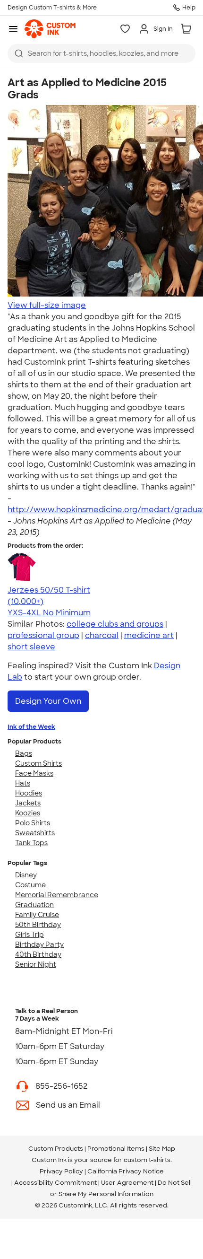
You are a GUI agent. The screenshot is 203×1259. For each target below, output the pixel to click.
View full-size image (47, 305)
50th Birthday (38, 924)
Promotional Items (115, 1149)
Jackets (28, 803)
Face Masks (34, 773)
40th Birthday (38, 954)
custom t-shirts (147, 1160)
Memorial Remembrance (56, 895)
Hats (22, 783)
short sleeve (31, 647)
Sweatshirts (35, 833)
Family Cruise (37, 914)
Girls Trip (29, 934)
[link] (50, 28)
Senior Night (35, 964)
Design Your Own (48, 701)
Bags (23, 753)
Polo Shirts (32, 823)
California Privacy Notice (125, 1171)
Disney (26, 875)
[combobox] (101, 53)
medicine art (149, 635)
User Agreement (127, 1183)
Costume (30, 885)
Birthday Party (39, 944)
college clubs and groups (115, 624)
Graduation (34, 905)
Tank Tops (31, 843)
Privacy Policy (61, 1171)
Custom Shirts (38, 763)
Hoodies (28, 793)
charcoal (101, 635)
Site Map (162, 1149)
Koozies (27, 813)
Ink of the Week (31, 727)
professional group (43, 635)
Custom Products (55, 1149)
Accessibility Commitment (55, 1183)
